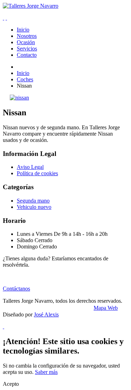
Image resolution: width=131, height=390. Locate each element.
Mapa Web (106, 308)
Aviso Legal (30, 167)
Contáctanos (16, 289)
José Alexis (46, 314)
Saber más (46, 372)
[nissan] (19, 98)
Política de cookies (37, 173)
